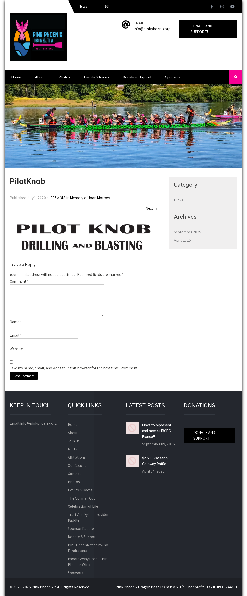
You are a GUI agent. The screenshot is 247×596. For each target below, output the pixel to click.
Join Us (74, 440)
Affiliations (77, 457)
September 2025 (187, 232)
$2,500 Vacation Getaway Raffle (155, 461)
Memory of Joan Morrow (90, 197)
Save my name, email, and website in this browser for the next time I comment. (74, 368)
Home (16, 77)
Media (73, 449)
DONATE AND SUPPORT (204, 435)
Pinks (178, 200)
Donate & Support (137, 77)
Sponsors (173, 77)
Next (152, 208)
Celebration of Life (83, 506)
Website (16, 348)
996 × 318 (58, 197)
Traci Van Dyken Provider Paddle (88, 517)
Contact (74, 473)
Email (16, 335)
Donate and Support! (201, 28)
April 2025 (182, 240)
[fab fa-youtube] (232, 7)
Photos (64, 77)
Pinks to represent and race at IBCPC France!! (156, 431)
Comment (19, 281)
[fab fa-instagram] (222, 7)
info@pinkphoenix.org (152, 28)
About (40, 77)
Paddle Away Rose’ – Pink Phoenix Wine (88, 561)
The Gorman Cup (82, 498)
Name (16, 321)
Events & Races (96, 77)
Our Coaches (78, 465)
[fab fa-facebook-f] (212, 7)
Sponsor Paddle (81, 528)
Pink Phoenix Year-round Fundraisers (88, 547)
